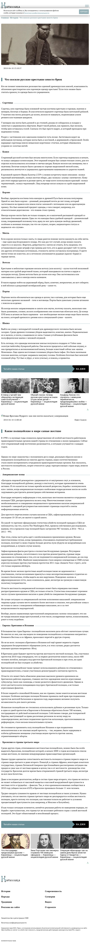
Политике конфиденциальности (36, 13)
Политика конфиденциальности (14, 923)
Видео (48, 901)
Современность (53, 891)
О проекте (50, 907)
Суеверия (50, 896)
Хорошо (84, 12)
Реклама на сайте (10, 907)
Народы (5, 896)
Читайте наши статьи (44, 368)
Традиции (6, 901)
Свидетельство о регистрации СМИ (14, 918)
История (5, 891)
